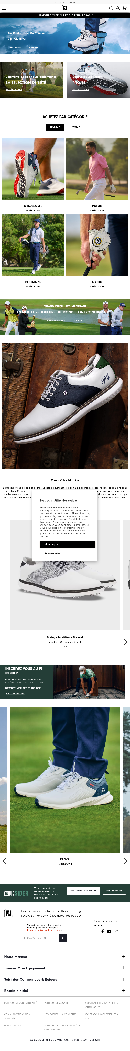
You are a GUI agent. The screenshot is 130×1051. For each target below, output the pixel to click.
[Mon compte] (117, 8)
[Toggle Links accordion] (65, 956)
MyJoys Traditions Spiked (65, 637)
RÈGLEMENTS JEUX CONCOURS (60, 1014)
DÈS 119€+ (54, 15)
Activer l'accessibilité (65, 2)
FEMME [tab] (75, 127)
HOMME (15, 47)
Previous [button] (6, 642)
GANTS (78, 320)
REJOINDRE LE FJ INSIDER (83, 890)
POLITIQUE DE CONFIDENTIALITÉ (20, 1002)
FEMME (34, 47)
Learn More (41, 897)
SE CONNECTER (15, 693)
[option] (65, 584)
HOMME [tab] (55, 127)
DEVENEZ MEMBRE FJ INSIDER (23, 688)
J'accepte (51, 544)
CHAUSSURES (56, 320)
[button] (4, 8)
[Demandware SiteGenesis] (65, 8)
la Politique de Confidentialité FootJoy (44, 928)
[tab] (124, 8)
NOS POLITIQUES (12, 1025)
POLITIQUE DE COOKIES (56, 1002)
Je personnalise (52, 553)
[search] (111, 8)
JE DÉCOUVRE (14, 89)
